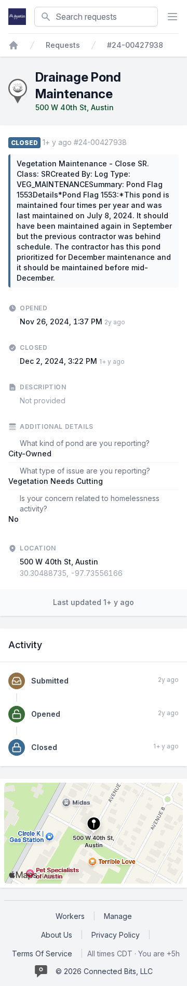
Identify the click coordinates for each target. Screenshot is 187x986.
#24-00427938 (135, 45)
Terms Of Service (42, 953)
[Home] (13, 45)
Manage (118, 916)
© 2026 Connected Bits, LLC (104, 971)
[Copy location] (128, 573)
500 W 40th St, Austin (74, 107)
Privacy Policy (115, 934)
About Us (56, 934)
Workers (70, 916)
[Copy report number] (132, 142)
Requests (63, 45)
